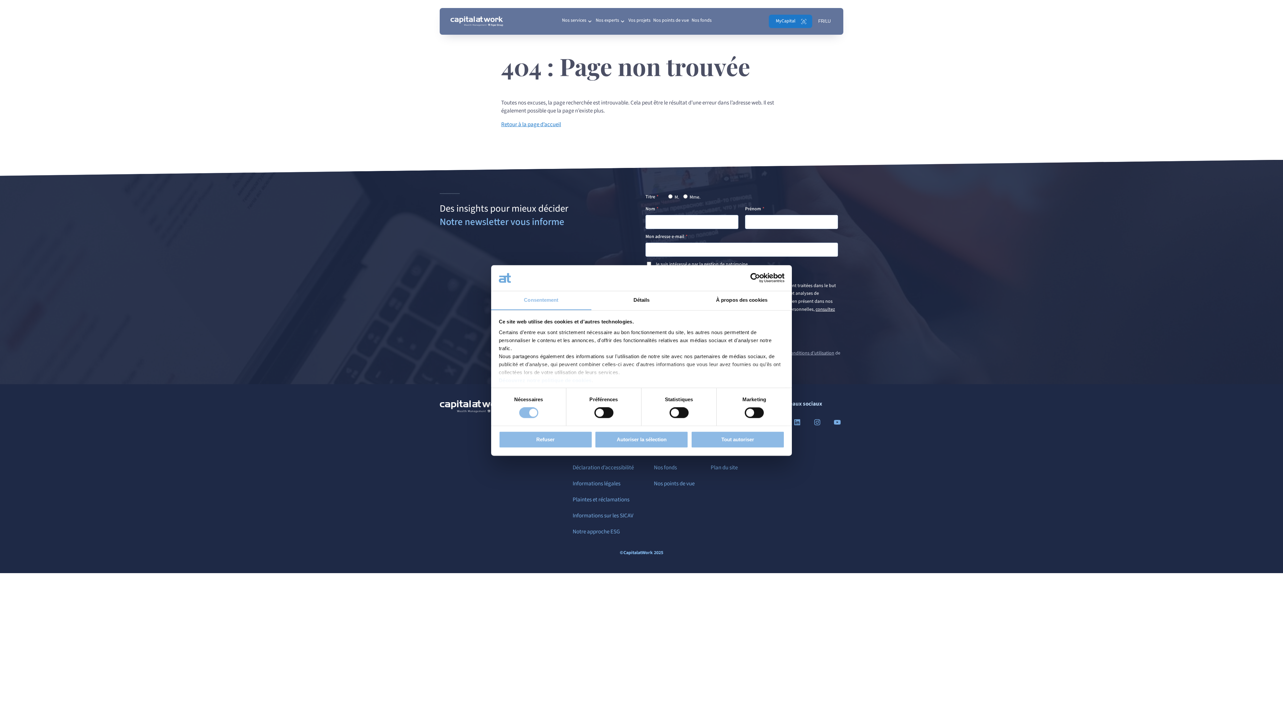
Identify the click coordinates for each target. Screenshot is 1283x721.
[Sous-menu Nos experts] (622, 21)
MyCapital (786, 21)
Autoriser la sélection (642, 439)
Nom (650, 209)
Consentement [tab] (541, 300)
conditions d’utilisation (811, 353)
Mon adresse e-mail (665, 236)
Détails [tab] (641, 300)
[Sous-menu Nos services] (589, 21)
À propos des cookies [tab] (741, 300)
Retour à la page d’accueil (531, 125)
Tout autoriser (737, 439)
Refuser (545, 439)
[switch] (603, 413)
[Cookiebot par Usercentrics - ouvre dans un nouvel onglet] (755, 278)
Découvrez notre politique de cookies (545, 380)
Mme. (694, 197)
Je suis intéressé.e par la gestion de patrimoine (701, 264)
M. (676, 197)
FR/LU (824, 21)
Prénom (753, 209)
